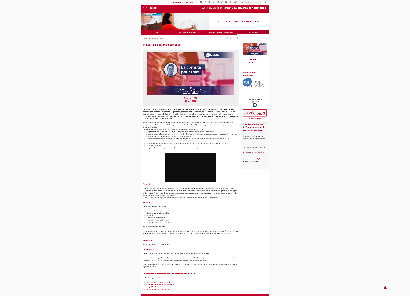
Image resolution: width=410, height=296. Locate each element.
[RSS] (231, 2)
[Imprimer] (227, 38)
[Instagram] (218, 2)
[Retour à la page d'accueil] (153, 8)
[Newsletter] (235, 2)
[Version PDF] (233, 38)
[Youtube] (201, 2)
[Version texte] (230, 38)
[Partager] (237, 38)
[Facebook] (205, 2)
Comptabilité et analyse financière (156, 287)
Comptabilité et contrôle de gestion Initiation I (160, 284)
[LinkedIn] (213, 2)
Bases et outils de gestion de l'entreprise (159, 282)
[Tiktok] (222, 2)
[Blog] (226, 2)
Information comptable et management (158, 289)
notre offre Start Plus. (257, 152)
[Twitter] (209, 2)
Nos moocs (159, 38)
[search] (251, 2)
